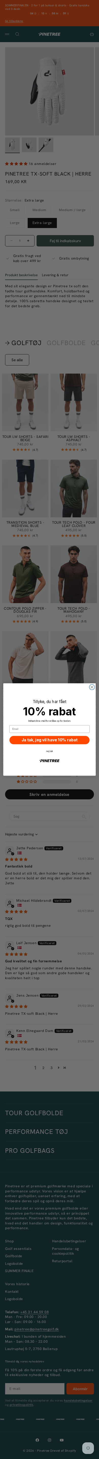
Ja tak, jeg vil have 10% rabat (49, 740)
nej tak (49, 751)
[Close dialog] (92, 687)
